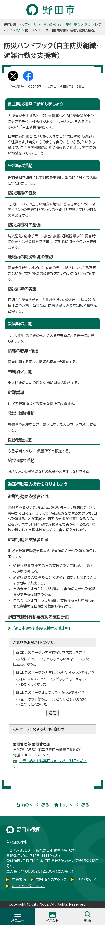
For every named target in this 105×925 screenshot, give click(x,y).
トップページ (28, 24)
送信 (52, 713)
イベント (52, 920)
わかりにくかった (33, 684)
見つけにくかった (34, 704)
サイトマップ (86, 879)
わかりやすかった (34, 679)
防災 (87, 24)
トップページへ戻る (74, 805)
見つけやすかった (34, 699)
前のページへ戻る (35, 805)
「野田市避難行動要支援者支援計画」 (41, 628)
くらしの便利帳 (51, 24)
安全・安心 (73, 24)
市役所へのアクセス (51, 879)
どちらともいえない (61, 659)
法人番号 (64, 871)
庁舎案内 (19, 879)
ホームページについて (28, 886)
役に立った (29, 659)
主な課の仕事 (17, 842)
